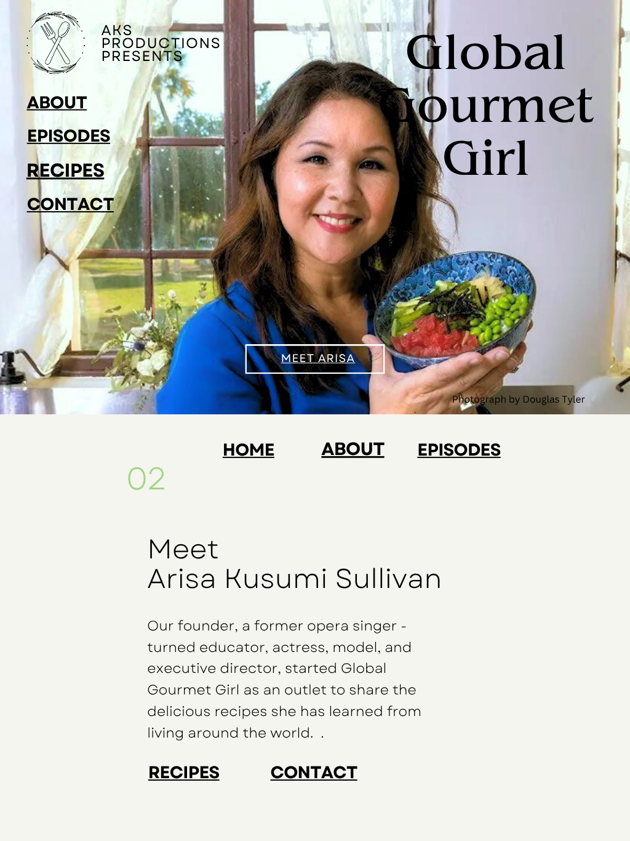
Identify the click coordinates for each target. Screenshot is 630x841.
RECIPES (65, 170)
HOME (248, 449)
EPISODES (68, 135)
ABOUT (56, 102)
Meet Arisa (318, 359)
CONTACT (70, 204)
